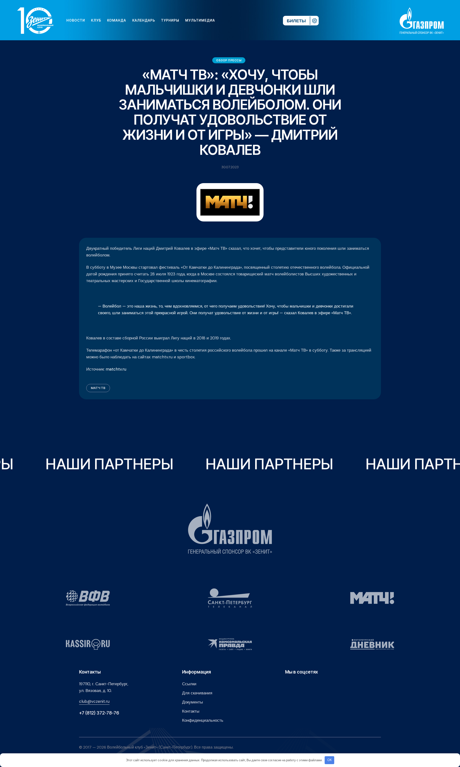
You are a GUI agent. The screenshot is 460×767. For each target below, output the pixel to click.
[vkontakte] (227, 20)
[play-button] (242, 20)
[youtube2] (234, 20)
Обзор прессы (229, 60)
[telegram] (250, 20)
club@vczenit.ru (94, 701)
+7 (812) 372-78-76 (99, 713)
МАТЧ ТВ (98, 388)
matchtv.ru (116, 369)
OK (329, 760)
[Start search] (265, 20)
